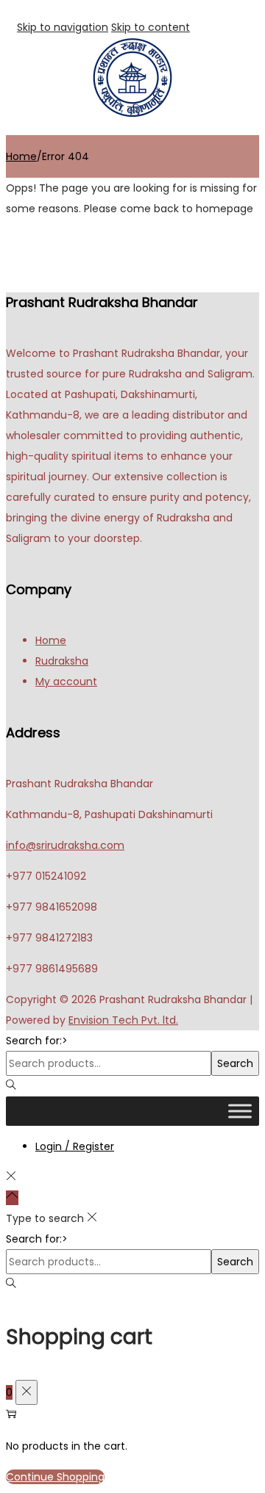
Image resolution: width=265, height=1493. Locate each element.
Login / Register (74, 1146)
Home (21, 156)
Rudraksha (61, 661)
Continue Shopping (55, 1476)
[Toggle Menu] (240, 1111)
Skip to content (150, 27)
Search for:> (37, 1040)
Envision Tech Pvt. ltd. (123, 1020)
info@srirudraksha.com (65, 845)
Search (235, 1063)
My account (66, 681)
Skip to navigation (62, 27)
